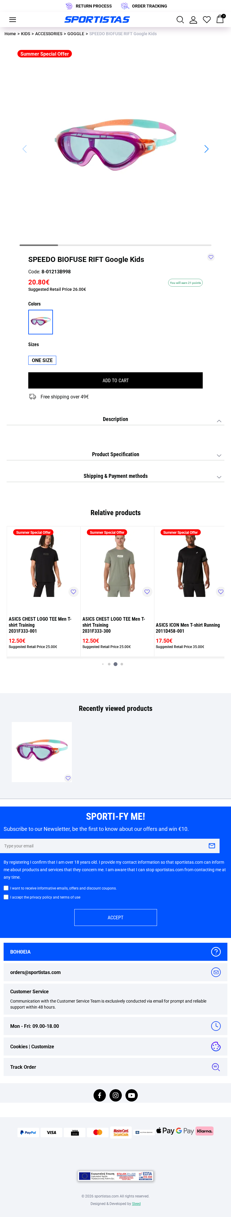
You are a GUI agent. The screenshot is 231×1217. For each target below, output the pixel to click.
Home (10, 33)
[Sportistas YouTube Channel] (131, 1096)
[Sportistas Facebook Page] (100, 1096)
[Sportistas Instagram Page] (115, 1096)
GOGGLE (75, 33)
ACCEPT (115, 917)
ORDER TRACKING (149, 6)
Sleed (136, 1203)
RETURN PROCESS (94, 6)
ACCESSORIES (48, 33)
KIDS (25, 33)
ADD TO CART (116, 380)
